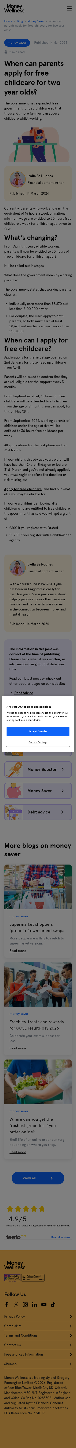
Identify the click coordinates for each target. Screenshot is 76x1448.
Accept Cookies (38, 731)
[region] (38, 724)
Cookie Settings (38, 741)
